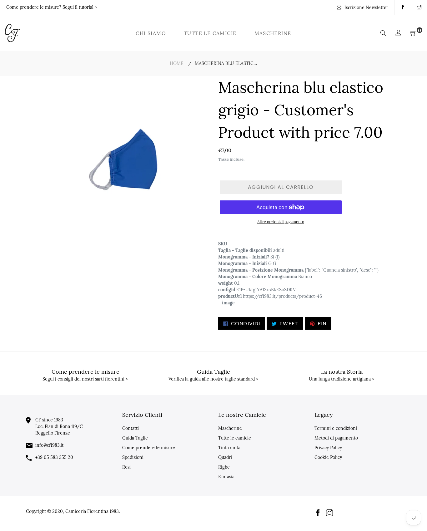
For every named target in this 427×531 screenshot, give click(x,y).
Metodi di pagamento (336, 438)
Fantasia (226, 476)
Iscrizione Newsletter (366, 7)
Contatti (130, 428)
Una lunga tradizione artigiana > (341, 379)
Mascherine (230, 428)
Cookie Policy (328, 457)
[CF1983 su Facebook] (403, 7)
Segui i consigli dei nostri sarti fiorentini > (85, 379)
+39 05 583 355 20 (54, 457)
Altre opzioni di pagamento (280, 221)
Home (176, 63)
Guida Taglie (135, 438)
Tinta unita (229, 447)
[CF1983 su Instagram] (419, 7)
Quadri (225, 457)
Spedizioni (132, 457)
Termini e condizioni (335, 428)
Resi (126, 467)
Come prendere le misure (148, 447)
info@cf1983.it (49, 445)
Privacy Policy (328, 447)
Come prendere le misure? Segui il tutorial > (51, 7)
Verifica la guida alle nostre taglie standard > (213, 379)
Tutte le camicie (234, 438)
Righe (224, 467)
